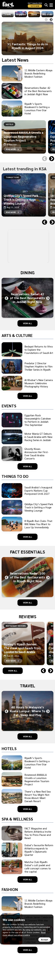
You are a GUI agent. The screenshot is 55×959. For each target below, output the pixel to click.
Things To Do (12, 177)
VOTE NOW (35, 6)
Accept (44, 939)
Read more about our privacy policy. (24, 933)
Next (51, 20)
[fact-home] (8, 5)
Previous (46, 20)
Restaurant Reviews (16, 626)
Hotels (9, 124)
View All (27, 323)
